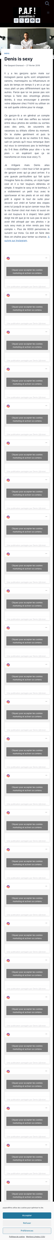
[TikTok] (27, 20)
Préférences (27, 1230)
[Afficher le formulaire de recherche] (47, 3)
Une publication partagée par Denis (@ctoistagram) (29, 286)
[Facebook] (32, 20)
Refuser (27, 1223)
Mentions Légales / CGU (35, 1237)
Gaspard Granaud (16, 65)
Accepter (27, 1215)
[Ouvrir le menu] (48, 12)
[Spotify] (37, 20)
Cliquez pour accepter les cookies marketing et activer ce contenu (27, 271)
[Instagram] (16, 20)
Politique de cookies (17, 1237)
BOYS (6, 53)
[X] (21, 20)
